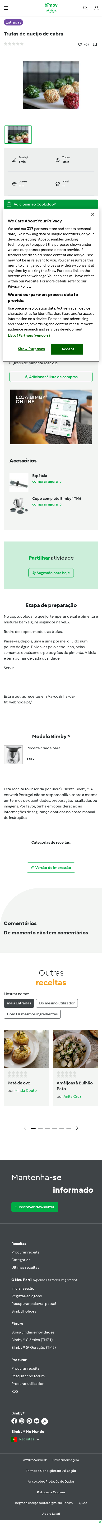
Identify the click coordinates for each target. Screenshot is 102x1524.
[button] (6, 8)
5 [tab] (61, 1128)
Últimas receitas (25, 1267)
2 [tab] (40, 1128)
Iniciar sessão (22, 1288)
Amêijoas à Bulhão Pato (75, 1085)
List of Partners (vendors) (29, 335)
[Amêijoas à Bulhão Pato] (75, 1049)
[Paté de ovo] (26, 1049)
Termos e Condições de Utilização (51, 1471)
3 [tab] (47, 1128)
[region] (51, 285)
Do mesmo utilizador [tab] (57, 1003)
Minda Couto (25, 1090)
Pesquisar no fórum (28, 1376)
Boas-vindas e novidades (32, 1332)
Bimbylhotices (23, 1311)
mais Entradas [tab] (19, 1003)
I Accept (67, 349)
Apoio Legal (51, 1514)
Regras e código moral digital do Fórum (44, 1503)
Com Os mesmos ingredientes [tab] (32, 1014)
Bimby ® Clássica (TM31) (32, 1340)
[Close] (93, 214)
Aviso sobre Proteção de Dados (51, 1481)
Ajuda (83, 1503)
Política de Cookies (51, 1492)
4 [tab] (54, 1128)
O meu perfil (44, 1280)
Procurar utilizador (27, 1383)
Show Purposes (31, 349)
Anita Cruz (72, 1096)
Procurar (19, 1360)
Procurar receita (25, 1252)
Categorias (20, 1260)
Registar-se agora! (26, 1296)
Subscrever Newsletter (34, 1207)
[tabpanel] (51, 1081)
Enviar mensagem (65, 1460)
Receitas (18, 1243)
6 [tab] (68, 1128)
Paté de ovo (19, 1083)
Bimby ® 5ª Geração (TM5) (33, 1347)
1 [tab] (33, 1128)
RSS (14, 1391)
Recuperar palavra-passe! (33, 1303)
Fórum (17, 1323)
